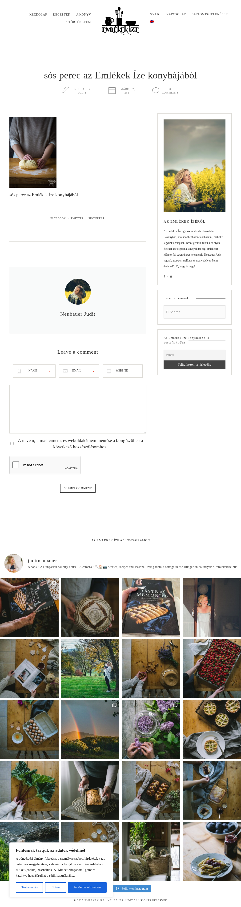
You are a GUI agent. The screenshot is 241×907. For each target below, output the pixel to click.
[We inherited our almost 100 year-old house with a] (151, 729)
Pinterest (96, 218)
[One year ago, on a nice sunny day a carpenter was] (29, 607)
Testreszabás (29, 887)
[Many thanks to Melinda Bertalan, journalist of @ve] (90, 790)
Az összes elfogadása (87, 887)
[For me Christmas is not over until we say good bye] (29, 668)
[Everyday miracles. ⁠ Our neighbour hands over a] (29, 729)
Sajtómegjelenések (210, 14)
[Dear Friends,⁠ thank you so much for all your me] (151, 668)
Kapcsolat (176, 14)
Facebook (58, 218)
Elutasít (56, 887)
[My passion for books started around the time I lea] (151, 607)
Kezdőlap (38, 14)
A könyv (83, 14)
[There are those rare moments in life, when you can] (90, 729)
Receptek (61, 14)
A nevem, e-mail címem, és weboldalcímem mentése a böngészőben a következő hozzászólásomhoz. (80, 443)
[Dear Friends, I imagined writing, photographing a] (90, 607)
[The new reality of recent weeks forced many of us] (151, 851)
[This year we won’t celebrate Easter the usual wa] (151, 790)
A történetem (78, 22)
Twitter (77, 218)
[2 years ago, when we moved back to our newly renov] (29, 790)
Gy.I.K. (155, 14)
